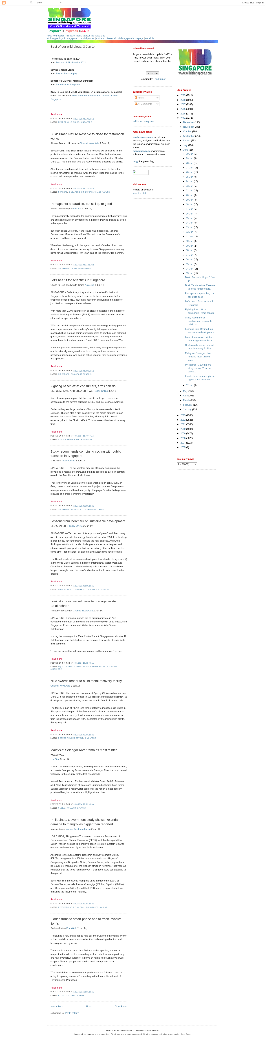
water (83, 808)
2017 (183, 104)
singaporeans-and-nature (95, 192)
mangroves (92, 907)
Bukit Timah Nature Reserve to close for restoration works (87, 136)
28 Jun (190, 163)
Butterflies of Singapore (68, 84)
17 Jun (190, 209)
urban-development (82, 268)
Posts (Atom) (72, 1013)
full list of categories (143, 121)
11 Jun (190, 236)
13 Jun (190, 227)
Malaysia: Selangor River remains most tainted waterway (84, 752)
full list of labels (74, 35)
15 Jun (190, 218)
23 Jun (190, 186)
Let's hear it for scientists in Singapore (77, 280)
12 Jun (190, 232)
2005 (183, 447)
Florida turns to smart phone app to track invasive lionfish (86, 921)
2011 (183, 424)
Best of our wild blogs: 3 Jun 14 (73, 46)
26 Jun (190, 172)
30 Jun (190, 154)
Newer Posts (57, 1006)
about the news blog (94, 35)
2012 (183, 419)
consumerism (65, 439)
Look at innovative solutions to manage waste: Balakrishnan (83, 604)
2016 (183, 109)
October (187, 131)
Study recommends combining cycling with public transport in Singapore (85, 454)
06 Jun (190, 259)
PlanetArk (71, 928)
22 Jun (190, 190)
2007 (183, 442)
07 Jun (190, 255)
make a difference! (106, 38)
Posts (140, 97)
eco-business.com (143, 137)
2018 (183, 100)
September (189, 136)
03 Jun (190, 273)
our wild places (86, 38)
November (189, 126)
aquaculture (65, 667)
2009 (183, 433)
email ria (149, 38)
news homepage (55, 35)
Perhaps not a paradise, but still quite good (81, 204)
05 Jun (190, 264)
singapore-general (81, 374)
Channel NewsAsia (89, 143)
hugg (135, 161)
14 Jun (190, 222)
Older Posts (121, 1006)
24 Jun (190, 181)
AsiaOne (76, 208)
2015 (183, 113)
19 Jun (190, 199)
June (186, 149)
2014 (183, 118)
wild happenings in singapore (62, 38)
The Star (54, 759)
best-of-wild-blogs (68, 122)
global (62, 808)
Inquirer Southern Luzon (78, 829)
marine (77, 667)
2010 (183, 429)
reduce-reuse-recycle (95, 667)
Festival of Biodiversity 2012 (71, 62)
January (187, 409)
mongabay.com (141, 151)
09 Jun (190, 245)
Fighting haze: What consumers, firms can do (83, 386)
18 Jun (190, 204)
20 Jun (190, 195)
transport (77, 509)
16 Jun (190, 213)
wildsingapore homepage (130, 38)
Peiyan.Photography (66, 73)
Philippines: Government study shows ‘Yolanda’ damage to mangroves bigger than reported (84, 822)
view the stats (140, 193)
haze (76, 439)
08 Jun (190, 250)
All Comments (144, 104)
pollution (72, 808)
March (186, 400)
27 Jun (190, 167)
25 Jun (190, 176)
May (185, 391)
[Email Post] (95, 119)
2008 (183, 438)
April (185, 395)
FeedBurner (159, 79)
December (189, 122)
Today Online (101, 391)
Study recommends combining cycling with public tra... (198, 321)
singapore (86, 122)
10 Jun (190, 241)
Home (89, 1006)
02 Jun (190, 385)
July (185, 145)
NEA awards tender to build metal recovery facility (86, 681)
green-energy (65, 589)
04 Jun (190, 268)
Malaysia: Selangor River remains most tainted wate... (198, 356)
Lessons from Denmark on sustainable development (87, 521)
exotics (62, 995)
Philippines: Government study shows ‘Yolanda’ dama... (198, 368)
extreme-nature (67, 907)
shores (113, 667)
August (187, 140)
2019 (183, 95)
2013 (183, 415)
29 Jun (190, 158)
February (188, 404)
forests (62, 192)
